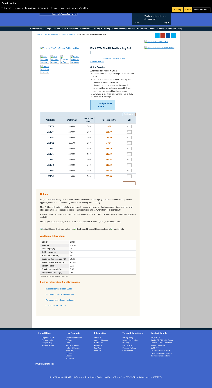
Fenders (69, 353)
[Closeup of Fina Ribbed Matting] (64, 59)
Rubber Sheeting (72, 345)
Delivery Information (130, 340)
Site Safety (70, 350)
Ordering (125, 343)
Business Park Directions (160, 356)
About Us (97, 338)
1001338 (50, 126)
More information (201, 9)
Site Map (97, 348)
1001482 (50, 143)
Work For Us (99, 350)
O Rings (69, 340)
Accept (178, 9)
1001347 (50, 154)
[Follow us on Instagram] (173, 35)
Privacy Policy (127, 338)
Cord (68, 343)
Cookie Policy (127, 350)
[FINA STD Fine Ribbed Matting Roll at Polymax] (44, 59)
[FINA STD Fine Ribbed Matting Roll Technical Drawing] (54, 59)
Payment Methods (129, 348)
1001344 (50, 132)
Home (39, 34)
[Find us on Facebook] (168, 35)
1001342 (50, 159)
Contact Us (98, 343)
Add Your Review (119, 58)
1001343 (50, 171)
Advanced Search (101, 340)
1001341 (50, 148)
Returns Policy (127, 345)
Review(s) (106, 58)
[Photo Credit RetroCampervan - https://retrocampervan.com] (74, 59)
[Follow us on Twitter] (157, 35)
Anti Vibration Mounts (74, 338)
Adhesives (70, 358)
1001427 (50, 137)
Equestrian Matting (68, 34)
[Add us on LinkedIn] (162, 35)
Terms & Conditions (132, 333)
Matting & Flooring (51, 34)
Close (188, 9)
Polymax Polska (48, 345)
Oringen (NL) (47, 343)
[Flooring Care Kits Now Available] (159, 48)
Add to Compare (97, 61)
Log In (166, 22)
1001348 (50, 165)
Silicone (69, 356)
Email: (161, 353)
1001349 (50, 176)
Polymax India (47, 340)
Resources (98, 345)
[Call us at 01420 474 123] (156, 42)
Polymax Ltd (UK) (48, 338)
